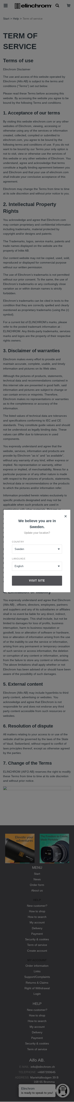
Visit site (37, 580)
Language (18, 558)
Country (18, 541)
